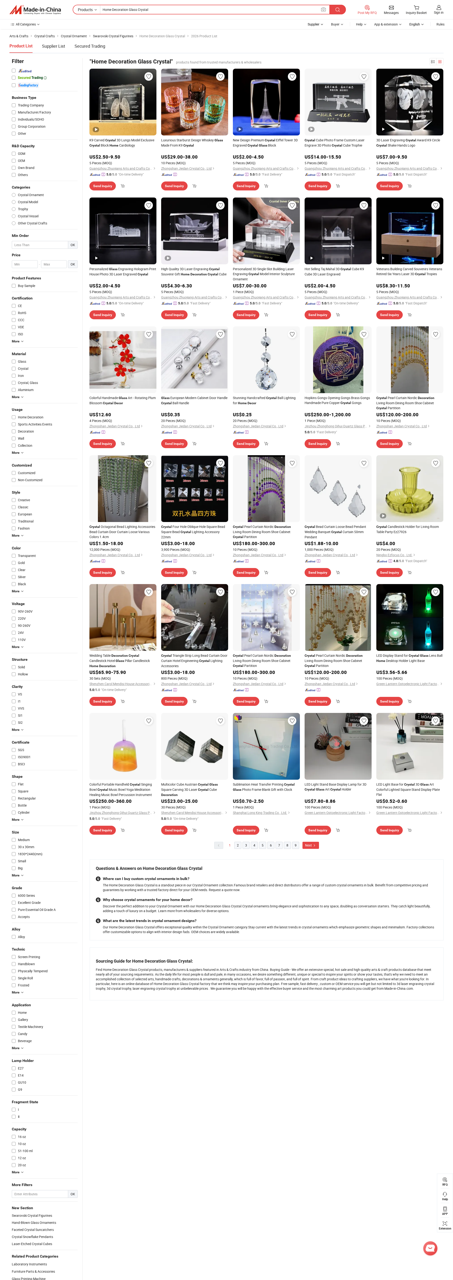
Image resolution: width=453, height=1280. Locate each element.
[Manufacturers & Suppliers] (35, 10)
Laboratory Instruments (29, 1264)
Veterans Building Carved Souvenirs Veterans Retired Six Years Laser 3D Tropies (409, 271)
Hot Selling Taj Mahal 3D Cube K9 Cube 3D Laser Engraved (334, 271)
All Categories (26, 24)
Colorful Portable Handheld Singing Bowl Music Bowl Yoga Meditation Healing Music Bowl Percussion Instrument (120, 789)
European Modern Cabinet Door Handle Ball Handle (194, 400)
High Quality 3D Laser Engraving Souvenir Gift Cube (193, 271)
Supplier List (53, 46)
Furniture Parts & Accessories (33, 1271)
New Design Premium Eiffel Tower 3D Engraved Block (265, 142)
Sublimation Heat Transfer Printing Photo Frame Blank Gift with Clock (264, 787)
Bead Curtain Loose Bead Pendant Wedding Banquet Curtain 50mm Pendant (335, 531)
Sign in (439, 12)
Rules (440, 24)
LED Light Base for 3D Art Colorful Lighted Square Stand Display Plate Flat (408, 789)
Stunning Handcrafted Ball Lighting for (264, 400)
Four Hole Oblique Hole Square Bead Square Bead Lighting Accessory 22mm (193, 531)
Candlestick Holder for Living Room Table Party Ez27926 (407, 529)
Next (309, 845)
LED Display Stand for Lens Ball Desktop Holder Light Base (409, 658)
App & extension (386, 24)
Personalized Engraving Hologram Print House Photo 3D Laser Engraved (122, 271)
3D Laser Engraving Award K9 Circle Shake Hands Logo (408, 142)
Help (359, 24)
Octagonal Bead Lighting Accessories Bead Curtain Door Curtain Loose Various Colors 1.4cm (122, 531)
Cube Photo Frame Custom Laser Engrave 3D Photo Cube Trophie (335, 142)
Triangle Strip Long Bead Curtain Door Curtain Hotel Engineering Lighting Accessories (194, 660)
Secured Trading (90, 46)
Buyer (335, 24)
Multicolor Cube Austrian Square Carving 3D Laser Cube (189, 789)
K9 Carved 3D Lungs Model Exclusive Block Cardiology (121, 142)
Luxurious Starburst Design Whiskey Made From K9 (192, 142)
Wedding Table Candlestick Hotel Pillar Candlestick (119, 660)
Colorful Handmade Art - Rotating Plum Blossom (122, 400)
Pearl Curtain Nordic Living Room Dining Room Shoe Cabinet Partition (405, 403)
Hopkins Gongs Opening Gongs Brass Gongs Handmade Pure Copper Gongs (337, 400)
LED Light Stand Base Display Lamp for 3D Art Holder (335, 787)
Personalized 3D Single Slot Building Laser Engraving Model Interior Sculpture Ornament (264, 274)
